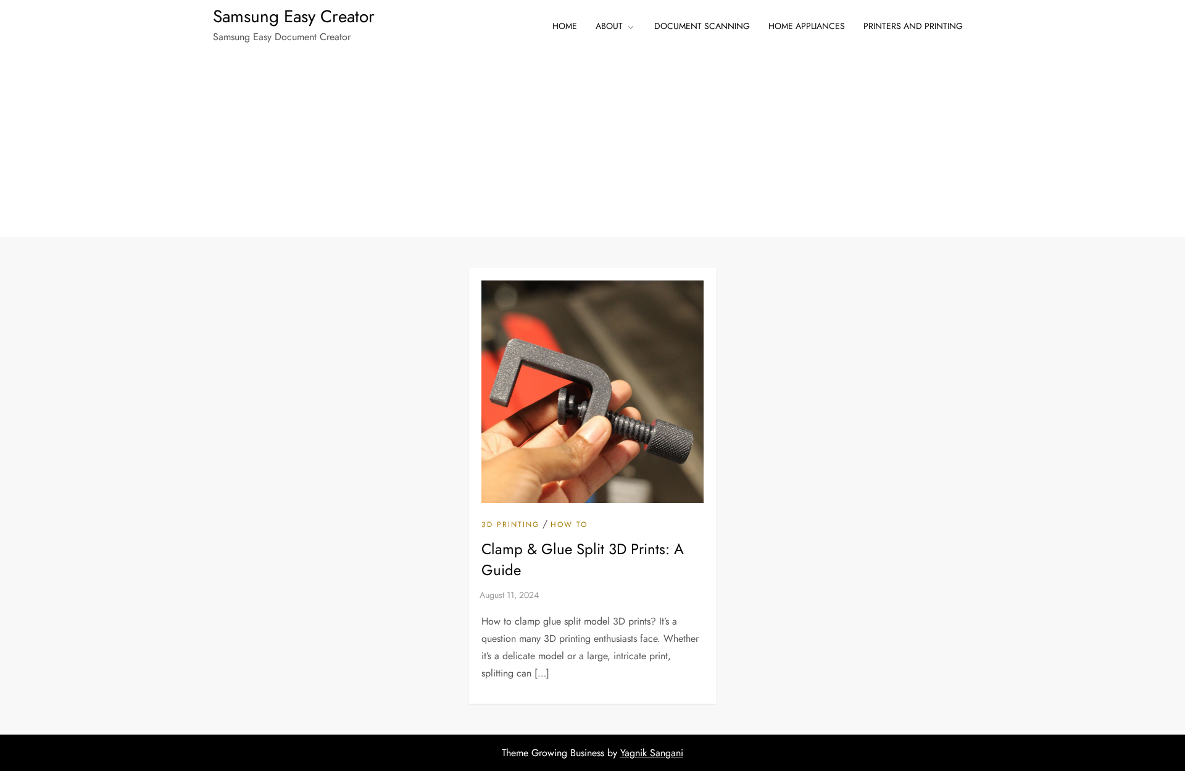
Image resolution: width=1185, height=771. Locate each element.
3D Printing (510, 525)
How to (569, 525)
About (609, 26)
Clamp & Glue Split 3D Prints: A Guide (582, 559)
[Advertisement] (592, 144)
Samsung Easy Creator (294, 16)
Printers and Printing (913, 26)
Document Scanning (702, 26)
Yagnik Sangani (651, 753)
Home (564, 26)
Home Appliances (806, 26)
